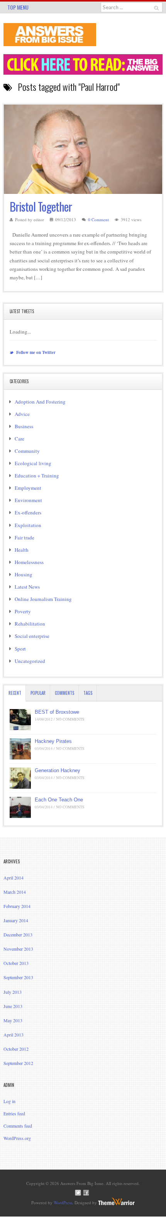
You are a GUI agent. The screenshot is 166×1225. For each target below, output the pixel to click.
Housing (23, 574)
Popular (38, 693)
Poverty (23, 611)
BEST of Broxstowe (57, 712)
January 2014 (15, 920)
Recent (14, 693)
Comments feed (17, 1126)
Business (24, 426)
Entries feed (14, 1113)
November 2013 (18, 949)
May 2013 (12, 1020)
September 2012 (18, 1063)
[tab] (15, 693)
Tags (87, 693)
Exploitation (28, 525)
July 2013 (12, 992)
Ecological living (33, 463)
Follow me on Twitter (35, 352)
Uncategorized (30, 661)
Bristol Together (41, 206)
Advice (22, 414)
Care (19, 438)
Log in (9, 1101)
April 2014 (13, 878)
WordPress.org (17, 1138)
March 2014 (14, 892)
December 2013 (17, 934)
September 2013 (18, 977)
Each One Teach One (59, 800)
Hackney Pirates (53, 741)
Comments (64, 693)
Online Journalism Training (43, 599)
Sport (20, 648)
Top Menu (18, 7)
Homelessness (29, 562)
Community (27, 450)
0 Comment (98, 219)
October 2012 (16, 1049)
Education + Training (37, 475)
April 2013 (13, 1034)
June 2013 (12, 1006)
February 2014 (16, 906)
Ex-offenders (28, 512)
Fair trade (24, 537)
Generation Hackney (57, 770)
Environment (28, 500)
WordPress (63, 1202)
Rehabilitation (30, 623)
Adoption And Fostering (40, 401)
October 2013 (16, 963)
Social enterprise (32, 636)
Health (22, 549)
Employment (28, 487)
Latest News (27, 586)
